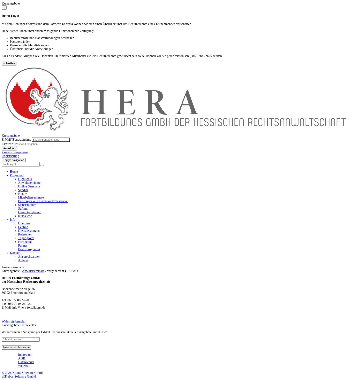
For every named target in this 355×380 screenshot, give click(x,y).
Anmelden (9, 148)
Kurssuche (25, 216)
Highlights (25, 179)
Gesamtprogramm (29, 212)
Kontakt (15, 253)
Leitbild (23, 227)
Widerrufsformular (13, 321)
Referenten (25, 234)
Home (14, 171)
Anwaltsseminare (29, 182)
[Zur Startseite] (177, 132)
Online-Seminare (29, 186)
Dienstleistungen (29, 230)
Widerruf (24, 365)
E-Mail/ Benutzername (16, 139)
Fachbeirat (25, 241)
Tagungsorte (26, 238)
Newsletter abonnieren (16, 347)
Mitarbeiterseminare (31, 197)
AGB (21, 358)
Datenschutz (26, 362)
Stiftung (23, 208)
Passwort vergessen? (15, 152)
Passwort (7, 144)
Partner (22, 245)
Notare (22, 193)
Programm (16, 175)
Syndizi (23, 190)
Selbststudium (27, 205)
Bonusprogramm (29, 249)
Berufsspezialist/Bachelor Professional (43, 201)
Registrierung (10, 156)
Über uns (24, 223)
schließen (9, 63)
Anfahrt (23, 260)
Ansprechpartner (29, 256)
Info (12, 219)
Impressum (25, 354)
